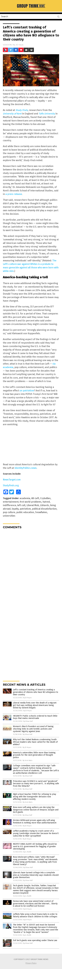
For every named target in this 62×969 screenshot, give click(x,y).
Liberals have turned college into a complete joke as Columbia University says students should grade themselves (36, 875)
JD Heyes (19, 45)
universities (9, 515)
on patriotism (27, 390)
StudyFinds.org (11, 485)
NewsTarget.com (12, 479)
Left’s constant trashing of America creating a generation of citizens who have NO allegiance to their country (35, 692)
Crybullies (45, 498)
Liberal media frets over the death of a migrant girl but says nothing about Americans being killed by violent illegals (34, 705)
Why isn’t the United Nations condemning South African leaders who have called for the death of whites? (35, 742)
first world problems (30, 501)
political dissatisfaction (44, 508)
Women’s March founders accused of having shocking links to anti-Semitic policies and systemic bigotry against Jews (33, 729)
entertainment (11, 501)
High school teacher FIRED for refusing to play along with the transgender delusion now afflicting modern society (34, 796)
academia (25, 498)
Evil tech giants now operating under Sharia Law (35, 940)
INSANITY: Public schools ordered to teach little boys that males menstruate (35, 717)
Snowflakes (41, 512)
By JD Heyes (27, 698)
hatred (46, 501)
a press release (13, 194)
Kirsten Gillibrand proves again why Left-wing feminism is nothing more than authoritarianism (34, 821)
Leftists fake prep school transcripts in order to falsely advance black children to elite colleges (35, 915)
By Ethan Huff (28, 721)
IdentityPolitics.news (26, 468)
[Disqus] (31, 567)
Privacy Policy (31, 963)
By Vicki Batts (27, 760)
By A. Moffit (27, 852)
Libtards (44, 505)
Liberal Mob (33, 505)
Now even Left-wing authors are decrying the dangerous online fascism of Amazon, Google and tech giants (35, 809)
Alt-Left (35, 498)
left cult (21, 505)
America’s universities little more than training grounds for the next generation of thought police (34, 755)
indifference (9, 505)
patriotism (25, 508)
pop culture (9, 512)
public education (25, 512)
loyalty (15, 508)
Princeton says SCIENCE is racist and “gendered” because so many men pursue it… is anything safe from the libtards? (36, 783)
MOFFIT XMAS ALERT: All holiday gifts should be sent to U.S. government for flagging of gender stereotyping (35, 846)
